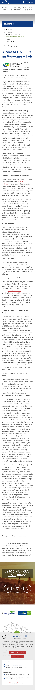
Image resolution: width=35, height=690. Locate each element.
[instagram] (17, 589)
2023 (8, 40)
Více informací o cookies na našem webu (17, 683)
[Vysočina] (5, 2)
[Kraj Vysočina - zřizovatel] (25, 613)
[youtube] (27, 589)
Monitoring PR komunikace (13, 34)
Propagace (9, 32)
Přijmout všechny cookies (17, 652)
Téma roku (9, 30)
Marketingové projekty (12, 46)
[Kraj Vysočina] (9, 613)
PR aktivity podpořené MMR (15, 36)
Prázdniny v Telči (14, 291)
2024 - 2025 (10, 42)
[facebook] (8, 589)
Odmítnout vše (17, 657)
